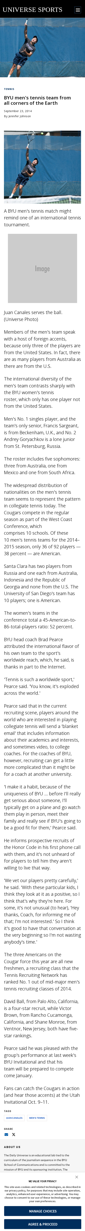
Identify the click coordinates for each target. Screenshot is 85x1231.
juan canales (14, 1118)
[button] (76, 1177)
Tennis (9, 89)
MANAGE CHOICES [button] (43, 1211)
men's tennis (37, 1118)
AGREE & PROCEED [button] (42, 1224)
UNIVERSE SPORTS (32, 9)
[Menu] (77, 10)
